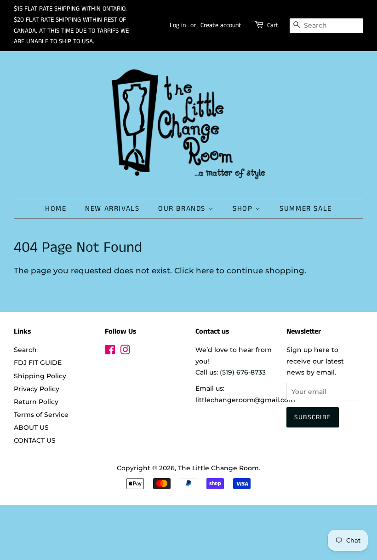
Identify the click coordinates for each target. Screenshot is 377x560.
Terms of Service (41, 414)
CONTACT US (35, 440)
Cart (273, 25)
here (205, 270)
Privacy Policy (36, 389)
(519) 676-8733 (243, 372)
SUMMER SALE (306, 208)
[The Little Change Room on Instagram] (125, 351)
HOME (55, 208)
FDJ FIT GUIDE (38, 362)
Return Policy (36, 402)
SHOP (244, 208)
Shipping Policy (40, 376)
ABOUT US (31, 427)
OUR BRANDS (183, 208)
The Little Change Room (218, 468)
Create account (220, 25)
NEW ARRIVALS (112, 208)
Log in (178, 25)
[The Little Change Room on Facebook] (110, 351)
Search (25, 350)
